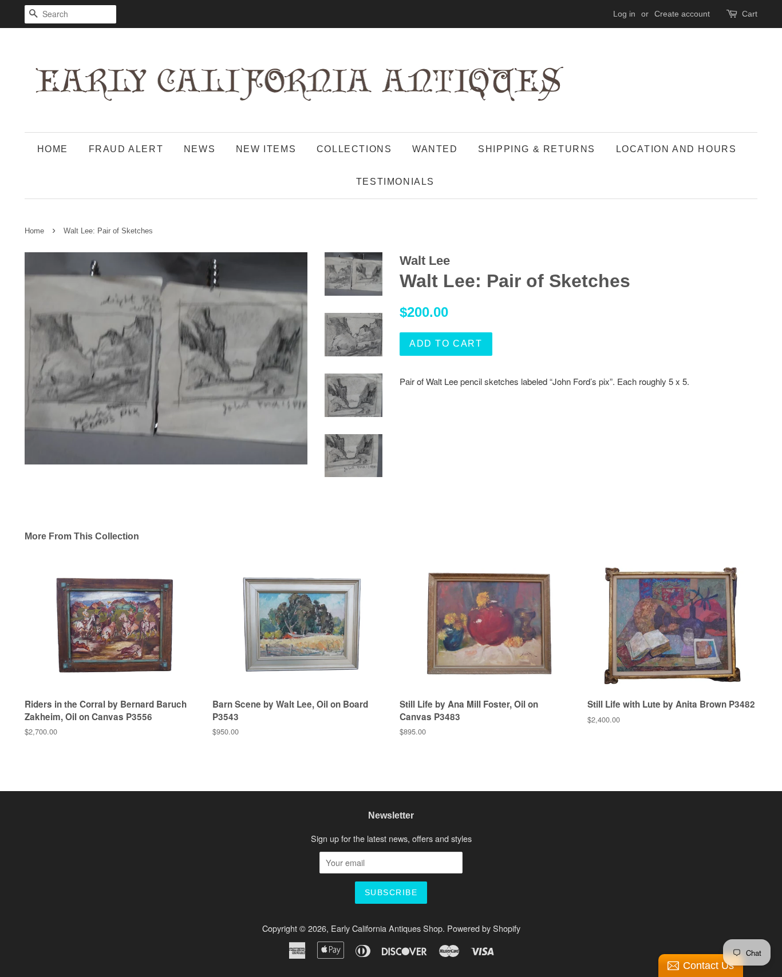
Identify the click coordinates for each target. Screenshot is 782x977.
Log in (624, 13)
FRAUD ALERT (126, 149)
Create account (682, 13)
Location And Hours (676, 149)
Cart (749, 13)
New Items (266, 149)
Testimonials (395, 181)
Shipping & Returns (536, 149)
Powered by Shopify (483, 928)
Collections (354, 149)
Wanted (435, 149)
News (199, 149)
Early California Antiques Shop (387, 928)
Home (52, 149)
